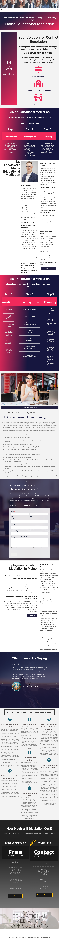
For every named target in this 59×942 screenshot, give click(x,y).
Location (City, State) (16, 531)
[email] (34, 933)
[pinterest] (32, 933)
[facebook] (24, 933)
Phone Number (15, 525)
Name (13, 511)
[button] (2, 683)
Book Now (15, 896)
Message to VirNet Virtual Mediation (20, 537)
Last (31, 516)
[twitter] (26, 933)
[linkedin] (29, 933)
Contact (14, 554)
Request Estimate (44, 895)
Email (12, 519)
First (12, 516)
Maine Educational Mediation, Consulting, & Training (29, 921)
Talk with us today (44, 252)
